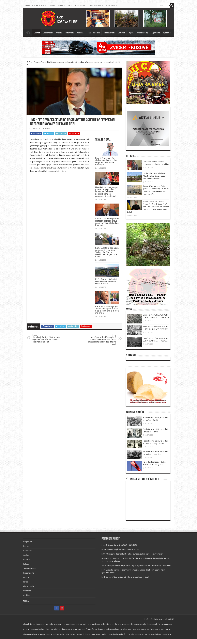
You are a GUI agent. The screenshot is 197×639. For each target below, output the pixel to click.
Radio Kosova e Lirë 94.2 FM (162, 619)
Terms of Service (96, 5)
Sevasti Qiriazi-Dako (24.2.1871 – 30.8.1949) (119, 545)
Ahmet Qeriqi (143, 33)
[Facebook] (56, 608)
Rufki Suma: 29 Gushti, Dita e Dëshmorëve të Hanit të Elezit (106, 281)
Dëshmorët (47, 33)
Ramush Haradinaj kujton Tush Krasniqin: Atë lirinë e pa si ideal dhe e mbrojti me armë (107, 309)
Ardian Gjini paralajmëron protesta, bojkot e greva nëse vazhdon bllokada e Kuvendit (107, 221)
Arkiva (69, 5)
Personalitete (109, 33)
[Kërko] (172, 5)
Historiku (61, 5)
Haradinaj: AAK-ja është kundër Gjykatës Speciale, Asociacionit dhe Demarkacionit (46, 338)
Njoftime (167, 33)
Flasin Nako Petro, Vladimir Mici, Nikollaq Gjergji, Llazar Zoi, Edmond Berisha (154, 176)
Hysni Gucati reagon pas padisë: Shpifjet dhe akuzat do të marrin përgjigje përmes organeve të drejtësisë (107, 191)
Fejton (131, 33)
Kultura (80, 33)
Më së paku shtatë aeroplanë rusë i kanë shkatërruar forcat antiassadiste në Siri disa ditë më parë (102, 339)
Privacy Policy (111, 5)
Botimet (121, 33)
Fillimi (30, 62)
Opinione (156, 33)
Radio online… (81, 5)
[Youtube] (62, 608)
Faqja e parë (28, 32)
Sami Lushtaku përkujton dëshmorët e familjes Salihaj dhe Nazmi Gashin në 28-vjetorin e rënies (107, 252)
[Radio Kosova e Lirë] (98, 18)
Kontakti (51, 5)
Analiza (59, 33)
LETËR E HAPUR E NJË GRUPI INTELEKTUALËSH (120, 549)
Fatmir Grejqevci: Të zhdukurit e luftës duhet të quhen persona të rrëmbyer (106, 161)
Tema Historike (93, 33)
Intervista (69, 33)
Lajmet (37, 33)
